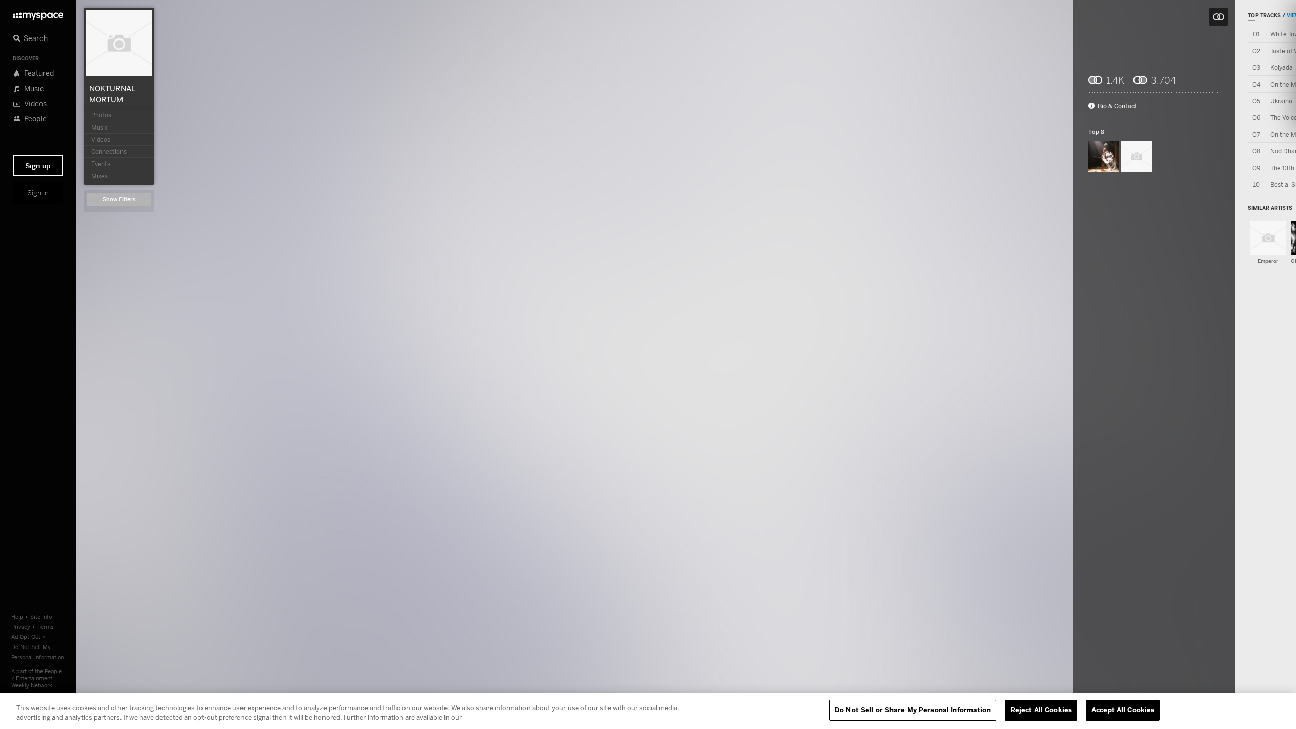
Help (17, 616)
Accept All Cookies (1122, 709)
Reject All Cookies (1041, 709)
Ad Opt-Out (25, 636)
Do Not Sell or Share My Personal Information (913, 709)
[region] (648, 711)
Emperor (1268, 261)
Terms (45, 626)
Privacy (20, 626)
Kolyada (1281, 67)
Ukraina (1281, 101)
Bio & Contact (1117, 106)
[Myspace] (38, 13)
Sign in (38, 192)
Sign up (38, 165)
